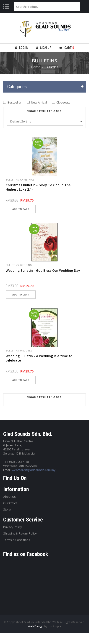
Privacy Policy (12, 527)
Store (7, 509)
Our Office (10, 503)
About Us (9, 497)
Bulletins (12, 179)
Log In (23, 48)
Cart (69, 48)
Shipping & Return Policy (20, 533)
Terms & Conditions (16, 540)
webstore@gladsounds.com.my (33, 470)
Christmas (27, 179)
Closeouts (63, 102)
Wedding (26, 265)
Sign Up (45, 48)
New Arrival (39, 102)
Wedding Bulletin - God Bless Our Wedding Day (43, 270)
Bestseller (14, 102)
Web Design (35, 626)
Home (35, 67)
